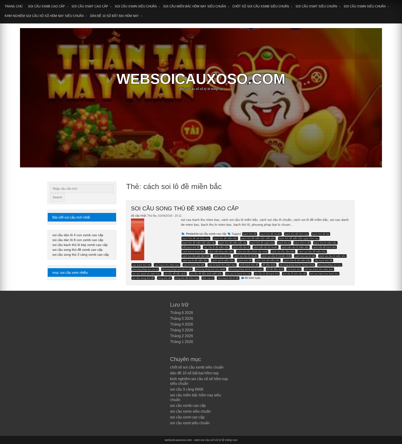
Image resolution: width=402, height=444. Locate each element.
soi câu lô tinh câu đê (294, 273)
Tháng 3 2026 (181, 330)
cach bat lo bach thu (193, 251)
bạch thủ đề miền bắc (225, 238)
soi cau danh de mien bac (146, 273)
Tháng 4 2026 (181, 324)
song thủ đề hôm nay (186, 278)
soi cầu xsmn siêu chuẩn (136, 6)
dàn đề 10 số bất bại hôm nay (114, 16)
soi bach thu (294, 269)
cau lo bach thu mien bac (222, 265)
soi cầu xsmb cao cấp (46, 6)
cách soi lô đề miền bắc (195, 260)
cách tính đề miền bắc (268, 260)
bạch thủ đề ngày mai (262, 243)
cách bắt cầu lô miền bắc (295, 247)
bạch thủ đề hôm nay (296, 234)
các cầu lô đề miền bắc (216, 247)
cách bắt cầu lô (241, 247)
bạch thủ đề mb (320, 234)
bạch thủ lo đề (302, 243)
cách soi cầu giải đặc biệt (196, 256)
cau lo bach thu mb (194, 265)
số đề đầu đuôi (275, 269)
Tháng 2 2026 (181, 336)
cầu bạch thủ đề (323, 260)
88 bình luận (253, 278)
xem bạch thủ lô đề (228, 278)
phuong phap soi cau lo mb (177, 269)
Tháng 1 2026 (181, 342)
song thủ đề (164, 278)
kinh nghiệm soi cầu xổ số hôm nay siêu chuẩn (44, 16)
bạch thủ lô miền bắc (325, 243)
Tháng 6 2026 (181, 313)
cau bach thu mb (141, 265)
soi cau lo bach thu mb (238, 273)
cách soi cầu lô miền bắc (332, 256)
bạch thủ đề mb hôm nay (195, 238)
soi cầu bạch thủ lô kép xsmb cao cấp (80, 245)
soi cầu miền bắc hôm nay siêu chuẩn (194, 6)
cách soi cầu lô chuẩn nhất (276, 256)
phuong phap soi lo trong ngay (246, 269)
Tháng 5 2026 (181, 318)
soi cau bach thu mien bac (319, 269)
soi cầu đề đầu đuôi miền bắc (206, 273)
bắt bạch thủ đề (191, 247)
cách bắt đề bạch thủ (324, 247)
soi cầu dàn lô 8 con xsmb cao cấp (77, 240)
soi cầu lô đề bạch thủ (267, 273)
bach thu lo (284, 243)
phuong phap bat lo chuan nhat (297, 265)
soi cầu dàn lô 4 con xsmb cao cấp (77, 235)
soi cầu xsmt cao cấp (89, 6)
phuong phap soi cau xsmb (210, 269)
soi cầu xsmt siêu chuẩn (316, 6)
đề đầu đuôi (268, 265)
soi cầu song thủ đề (143, 278)
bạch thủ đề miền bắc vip (232, 243)
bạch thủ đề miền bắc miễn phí (258, 238)
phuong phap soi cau (329, 265)
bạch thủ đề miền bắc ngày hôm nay (298, 238)
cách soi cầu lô (222, 256)
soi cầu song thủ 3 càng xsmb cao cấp (80, 254)
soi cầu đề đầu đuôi (175, 273)
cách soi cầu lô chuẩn (246, 256)
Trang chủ (13, 6)
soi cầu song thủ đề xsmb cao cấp (185, 208)
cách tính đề (244, 260)
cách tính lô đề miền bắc (297, 260)
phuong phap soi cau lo (145, 269)
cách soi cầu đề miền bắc (312, 251)
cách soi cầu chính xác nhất (252, 251)
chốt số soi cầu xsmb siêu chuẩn (260, 6)
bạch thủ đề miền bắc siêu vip (198, 243)
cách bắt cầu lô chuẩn (266, 247)
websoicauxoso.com (201, 79)
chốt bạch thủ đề (249, 265)
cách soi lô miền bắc (223, 260)
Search (57, 197)
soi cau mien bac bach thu (324, 273)
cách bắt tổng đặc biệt (221, 251)
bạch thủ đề (249, 234)
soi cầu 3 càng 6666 (186, 389)
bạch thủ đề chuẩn (270, 234)
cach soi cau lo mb (305, 256)
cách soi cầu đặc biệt (282, 251)
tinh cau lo (208, 278)
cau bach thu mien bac (167, 265)
